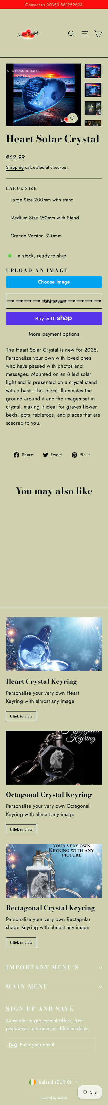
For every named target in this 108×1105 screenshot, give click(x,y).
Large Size (21, 188)
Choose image (54, 281)
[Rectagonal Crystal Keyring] (54, 871)
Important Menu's (42, 967)
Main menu (27, 986)
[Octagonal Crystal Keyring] (54, 758)
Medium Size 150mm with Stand (44, 217)
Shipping (15, 167)
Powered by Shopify (54, 1098)
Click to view (21, 716)
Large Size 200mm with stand (42, 199)
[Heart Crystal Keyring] (54, 644)
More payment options (54, 333)
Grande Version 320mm (36, 235)
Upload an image (37, 270)
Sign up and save (40, 1008)
